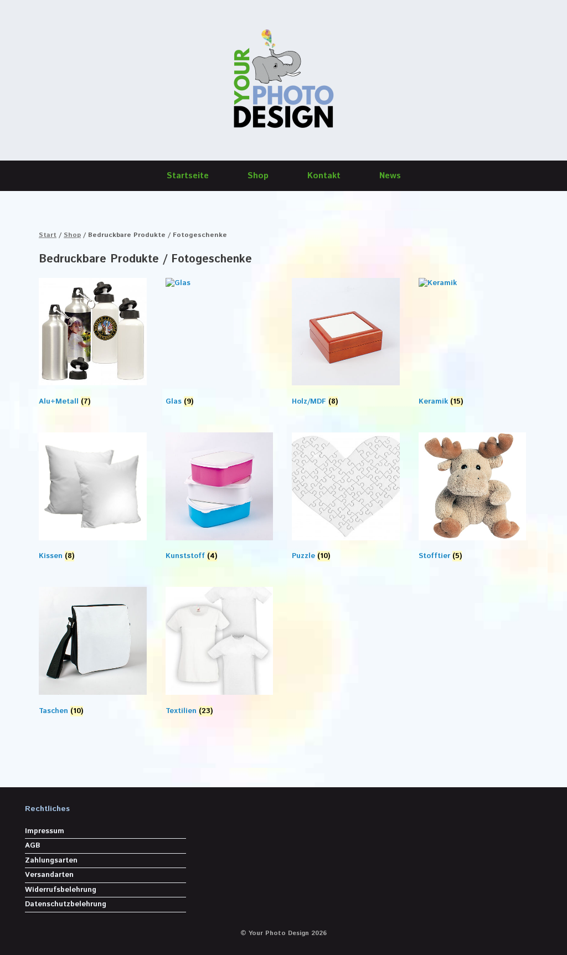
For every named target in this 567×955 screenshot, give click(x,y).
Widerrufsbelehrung (60, 890)
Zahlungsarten (51, 860)
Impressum (44, 831)
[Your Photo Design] (283, 80)
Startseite (188, 176)
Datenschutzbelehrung (65, 904)
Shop (258, 176)
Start (47, 235)
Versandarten (49, 875)
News (390, 176)
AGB (32, 845)
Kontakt (324, 176)
